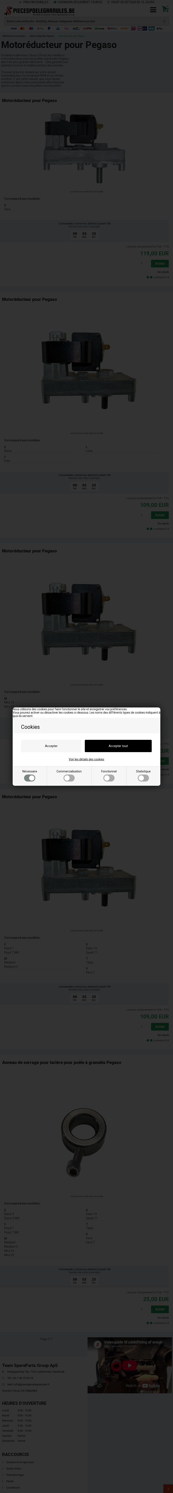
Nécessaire (29, 771)
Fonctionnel (109, 771)
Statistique (143, 771)
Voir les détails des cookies (86, 759)
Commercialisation (69, 771)
